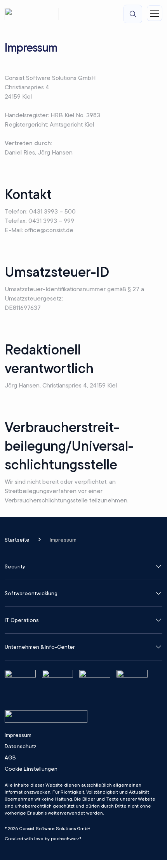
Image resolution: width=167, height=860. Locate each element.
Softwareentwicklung (31, 593)
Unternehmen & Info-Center (40, 646)
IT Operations (22, 620)
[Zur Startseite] (32, 14)
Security (15, 566)
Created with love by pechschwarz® (43, 838)
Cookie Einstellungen (31, 769)
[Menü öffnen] (154, 13)
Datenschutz (21, 746)
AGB (10, 757)
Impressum (18, 734)
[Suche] (133, 14)
